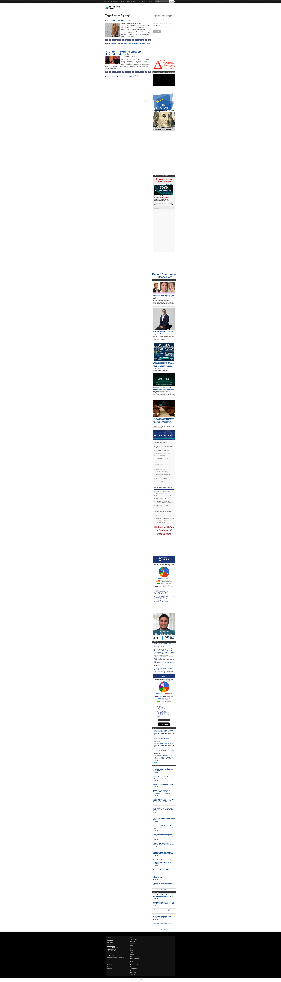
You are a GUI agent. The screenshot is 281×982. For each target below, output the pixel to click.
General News (132, 941)
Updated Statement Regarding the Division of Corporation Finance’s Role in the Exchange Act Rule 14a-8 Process (164, 800)
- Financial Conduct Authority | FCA (162, 910)
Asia (131, 956)
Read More (131, 36)
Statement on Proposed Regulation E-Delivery (162, 884)
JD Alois (135, 57)
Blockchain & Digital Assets (133, 1)
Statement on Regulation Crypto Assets (163, 784)
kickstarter (145, 75)
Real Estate (132, 954)
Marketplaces (114, 1)
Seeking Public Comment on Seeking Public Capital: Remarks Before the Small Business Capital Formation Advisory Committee (163, 861)
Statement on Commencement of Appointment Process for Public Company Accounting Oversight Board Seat (164, 792)
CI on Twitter (109, 961)
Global (131, 950)
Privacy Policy (132, 974)
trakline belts (125, 77)
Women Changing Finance (135, 958)
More (149, 1)
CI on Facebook (110, 962)
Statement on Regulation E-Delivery (162, 870)
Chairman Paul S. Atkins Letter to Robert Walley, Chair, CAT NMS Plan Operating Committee (163, 809)
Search (172, 1)
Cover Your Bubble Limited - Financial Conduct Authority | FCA (162, 916)
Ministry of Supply (109, 77)
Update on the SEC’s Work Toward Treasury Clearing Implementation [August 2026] (164, 818)
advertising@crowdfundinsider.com (117, 957)
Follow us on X (164, 724)
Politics (131, 945)
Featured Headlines (133, 939)
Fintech (144, 1)
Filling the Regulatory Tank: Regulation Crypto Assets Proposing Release (163, 777)
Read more (155, 772)
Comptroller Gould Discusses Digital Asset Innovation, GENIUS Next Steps (164, 730)
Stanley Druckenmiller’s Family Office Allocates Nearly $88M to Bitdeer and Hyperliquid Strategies (162, 645)
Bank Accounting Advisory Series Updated (164, 743)
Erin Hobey (138, 23)
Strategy (131, 946)
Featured (106, 1)
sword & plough (139, 43)
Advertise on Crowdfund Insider (135, 964)
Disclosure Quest (110, 944)
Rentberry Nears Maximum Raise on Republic (164, 662)
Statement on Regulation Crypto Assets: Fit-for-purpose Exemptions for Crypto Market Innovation (163, 769)
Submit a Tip (132, 962)
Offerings (122, 1)
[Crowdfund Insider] (113, 10)
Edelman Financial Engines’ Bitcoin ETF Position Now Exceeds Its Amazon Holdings (164, 651)
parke (130, 43)
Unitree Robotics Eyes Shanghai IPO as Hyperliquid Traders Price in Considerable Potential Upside (163, 668)
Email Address (156, 25)
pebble (133, 43)
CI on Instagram (110, 966)
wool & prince (146, 43)
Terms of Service (133, 972)
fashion (123, 43)
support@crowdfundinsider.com (115, 955)
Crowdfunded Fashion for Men (118, 20)
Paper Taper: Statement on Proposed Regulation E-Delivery (162, 876)
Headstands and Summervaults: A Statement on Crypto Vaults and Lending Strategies (163, 845)
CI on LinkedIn (109, 964)
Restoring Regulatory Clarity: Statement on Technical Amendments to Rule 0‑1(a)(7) (163, 836)
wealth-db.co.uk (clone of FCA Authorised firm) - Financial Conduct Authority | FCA (163, 895)
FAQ (131, 970)
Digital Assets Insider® (111, 946)
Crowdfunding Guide (133, 968)
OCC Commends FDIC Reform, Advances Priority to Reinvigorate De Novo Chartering (164, 749)
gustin (126, 43)
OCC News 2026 (160, 733)
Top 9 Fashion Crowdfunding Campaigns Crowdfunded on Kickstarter (123, 53)
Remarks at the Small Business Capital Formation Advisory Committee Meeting (163, 852)
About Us (132, 966)
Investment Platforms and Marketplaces (121, 75)
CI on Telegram (109, 968)
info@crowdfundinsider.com (113, 953)
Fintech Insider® (110, 942)
